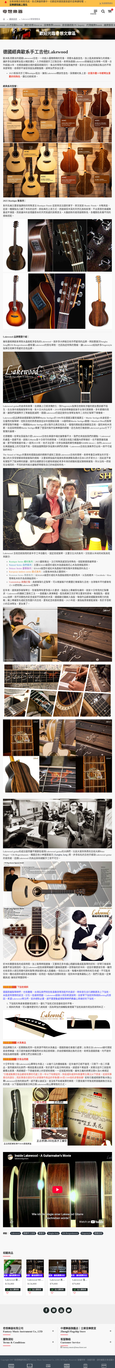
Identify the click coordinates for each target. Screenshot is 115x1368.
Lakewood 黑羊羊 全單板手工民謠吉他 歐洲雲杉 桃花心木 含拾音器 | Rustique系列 (58, 1280)
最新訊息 (13, 19)
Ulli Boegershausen (70, 1233)
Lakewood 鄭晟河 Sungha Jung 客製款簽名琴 (13, 1280)
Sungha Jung (53, 1233)
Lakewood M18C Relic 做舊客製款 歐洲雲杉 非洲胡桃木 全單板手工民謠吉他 (36, 1280)
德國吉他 (98, 1233)
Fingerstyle (86, 1233)
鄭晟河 (41, 1233)
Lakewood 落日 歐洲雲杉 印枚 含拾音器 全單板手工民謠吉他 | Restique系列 (80, 1280)
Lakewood (15, 1233)
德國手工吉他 (29, 1233)
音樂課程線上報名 (18, 4)
